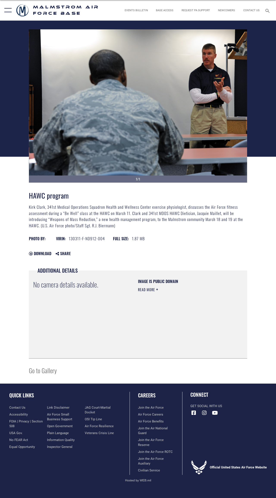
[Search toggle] (268, 10)
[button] (7, 10)
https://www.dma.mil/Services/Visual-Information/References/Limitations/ (176, 326)
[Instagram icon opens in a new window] (204, 412)
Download (42, 253)
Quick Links (21, 395)
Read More (147, 289)
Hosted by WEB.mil (138, 480)
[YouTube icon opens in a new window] (215, 412)
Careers (146, 395)
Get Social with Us (206, 406)
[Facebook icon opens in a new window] (193, 412)
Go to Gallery (43, 370)
